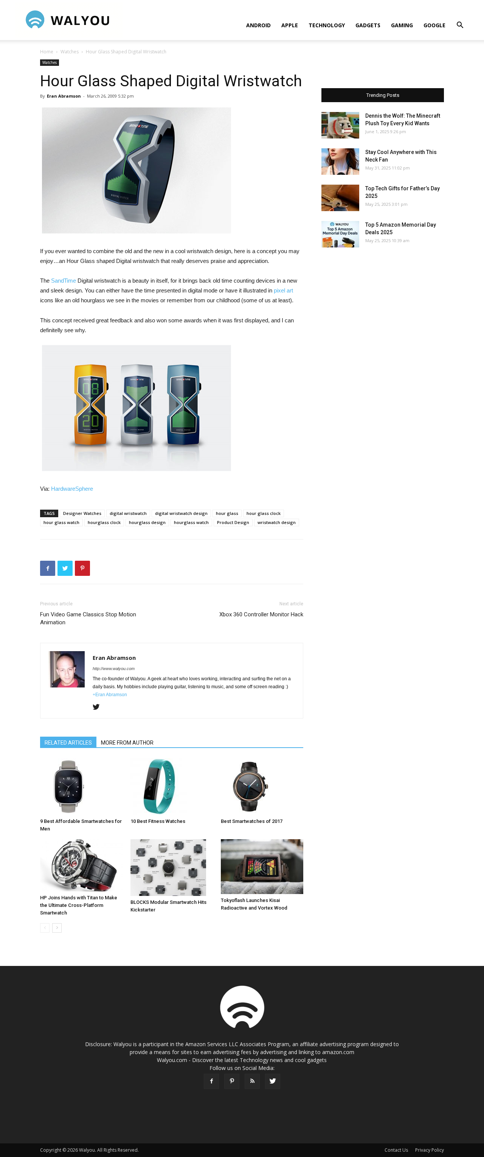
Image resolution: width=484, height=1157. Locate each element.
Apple (289, 25)
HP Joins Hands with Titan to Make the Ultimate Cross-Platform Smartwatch (78, 905)
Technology (327, 25)
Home (46, 51)
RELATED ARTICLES (68, 743)
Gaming (402, 25)
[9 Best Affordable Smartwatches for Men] (81, 786)
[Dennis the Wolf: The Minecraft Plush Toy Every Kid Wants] (340, 125)
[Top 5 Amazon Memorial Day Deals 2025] (340, 234)
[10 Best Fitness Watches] (171, 786)
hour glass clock (264, 513)
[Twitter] (99, 707)
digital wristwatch (128, 513)
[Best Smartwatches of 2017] (262, 786)
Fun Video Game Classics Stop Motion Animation (88, 618)
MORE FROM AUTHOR (127, 743)
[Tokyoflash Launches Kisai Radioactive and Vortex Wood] (262, 866)
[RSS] (252, 1081)
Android (258, 25)
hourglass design (147, 522)
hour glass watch (61, 522)
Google (434, 25)
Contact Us (396, 1150)
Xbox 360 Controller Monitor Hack (261, 614)
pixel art (283, 290)
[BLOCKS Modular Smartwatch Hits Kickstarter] (171, 867)
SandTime (64, 280)
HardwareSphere (72, 488)
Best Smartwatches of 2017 (251, 821)
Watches (69, 51)
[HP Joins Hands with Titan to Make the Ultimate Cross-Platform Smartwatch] (81, 865)
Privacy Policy (429, 1150)
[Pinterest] (231, 1081)
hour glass (227, 513)
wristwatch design (277, 522)
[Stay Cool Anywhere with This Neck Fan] (340, 161)
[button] (460, 26)
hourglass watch (191, 522)
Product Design (233, 522)
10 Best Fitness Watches (157, 821)
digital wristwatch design (181, 513)
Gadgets (367, 25)
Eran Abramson (64, 96)
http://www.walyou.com (114, 668)
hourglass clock (104, 522)
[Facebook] (211, 1081)
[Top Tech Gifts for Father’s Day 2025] (340, 198)
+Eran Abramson (110, 694)
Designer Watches (82, 513)
